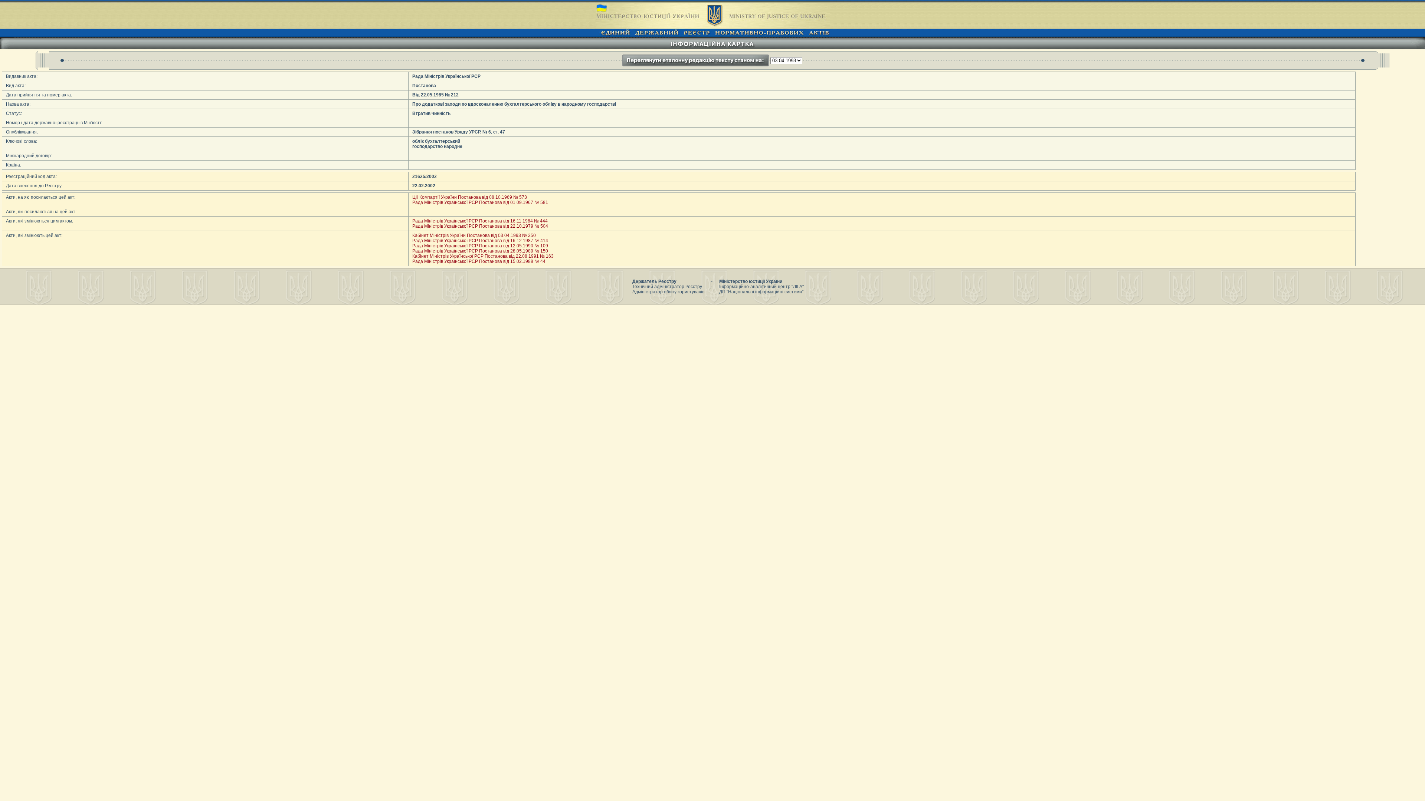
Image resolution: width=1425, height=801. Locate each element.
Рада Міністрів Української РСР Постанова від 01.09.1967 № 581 (480, 202)
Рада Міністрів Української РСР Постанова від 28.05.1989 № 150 (480, 251)
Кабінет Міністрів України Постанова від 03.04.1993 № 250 (474, 235)
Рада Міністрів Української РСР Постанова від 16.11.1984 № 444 (480, 221)
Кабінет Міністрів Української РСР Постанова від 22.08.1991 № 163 (483, 256)
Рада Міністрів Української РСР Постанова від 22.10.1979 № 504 (480, 226)
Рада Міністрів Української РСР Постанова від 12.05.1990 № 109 (480, 245)
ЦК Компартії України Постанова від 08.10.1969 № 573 (469, 197)
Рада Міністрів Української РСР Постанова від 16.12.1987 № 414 (480, 240)
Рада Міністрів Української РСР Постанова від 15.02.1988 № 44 (479, 261)
